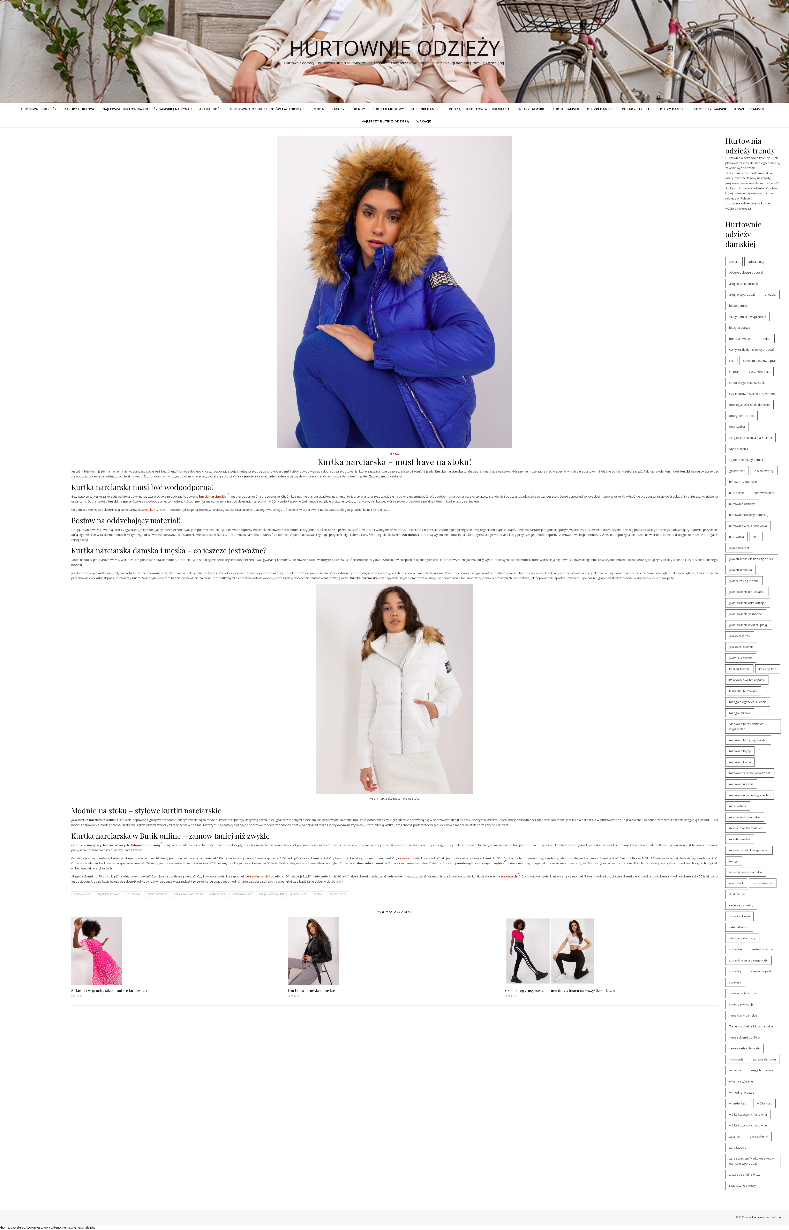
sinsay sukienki (739, 916)
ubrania (163, 876)
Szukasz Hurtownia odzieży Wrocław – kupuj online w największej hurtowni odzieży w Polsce (752, 193)
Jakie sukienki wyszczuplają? (748, 625)
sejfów (498, 863)
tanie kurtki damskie (743, 1015)
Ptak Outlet (737, 894)
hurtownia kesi (764, 493)
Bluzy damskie (673, 109)
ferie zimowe (133, 894)
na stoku (318, 894)
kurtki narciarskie (242, 894)
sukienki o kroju (762, 949)
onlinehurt (736, 883)
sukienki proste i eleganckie (748, 960)
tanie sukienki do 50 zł (744, 1037)
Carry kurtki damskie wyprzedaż (751, 349)
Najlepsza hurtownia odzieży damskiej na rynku (147, 109)
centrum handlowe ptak (759, 361)
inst (756, 537)
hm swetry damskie (743, 482)
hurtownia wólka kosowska (748, 526)
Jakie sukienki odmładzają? (747, 603)
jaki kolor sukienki (741, 647)
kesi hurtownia (739, 669)
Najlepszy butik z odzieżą (385, 121)
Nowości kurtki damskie (745, 872)
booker (766, 339)
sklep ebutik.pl (739, 927)
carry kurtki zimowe (108, 894)
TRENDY (358, 109)
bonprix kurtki (82, 894)
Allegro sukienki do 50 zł (746, 272)
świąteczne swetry (742, 1185)
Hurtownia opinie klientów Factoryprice (268, 109)
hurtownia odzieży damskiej (748, 515)
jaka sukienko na (740, 570)
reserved (404, 858)
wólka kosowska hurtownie (748, 1125)
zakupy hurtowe (79, 109)
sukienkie (735, 949)
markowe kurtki (740, 762)
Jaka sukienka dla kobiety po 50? (751, 559)
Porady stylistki (637, 109)
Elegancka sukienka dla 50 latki (750, 438)
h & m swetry (764, 471)
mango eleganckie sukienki (747, 702)
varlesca (735, 1070)
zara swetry (737, 1147)
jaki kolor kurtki (739, 636)
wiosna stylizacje (741, 1081)
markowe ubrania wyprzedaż (749, 795)
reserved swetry (741, 905)
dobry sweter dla (741, 416)
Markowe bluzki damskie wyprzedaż (746, 726)
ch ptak (734, 371)
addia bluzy (756, 261)
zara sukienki (759, 1136)
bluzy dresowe (739, 327)
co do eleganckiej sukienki (747, 382)
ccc (731, 361)
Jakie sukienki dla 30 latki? (747, 592)
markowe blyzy (740, 751)
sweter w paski (761, 971)
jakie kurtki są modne (744, 581)
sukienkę (735, 971)
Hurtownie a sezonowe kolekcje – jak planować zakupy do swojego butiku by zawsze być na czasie (752, 163)
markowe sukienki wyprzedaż (750, 773)
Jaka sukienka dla (257, 876)
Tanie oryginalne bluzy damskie (751, 1026)
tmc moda (736, 1059)
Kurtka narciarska (157, 894)
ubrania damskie (764, 1059)
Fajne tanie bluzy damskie (747, 460)
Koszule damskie (749, 109)
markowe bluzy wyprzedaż (748, 740)
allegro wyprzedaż (742, 294)
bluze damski (738, 305)
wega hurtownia (762, 1070)
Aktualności (211, 109)
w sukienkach (738, 1103)
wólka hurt (764, 1103)
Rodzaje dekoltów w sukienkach (479, 109)
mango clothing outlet (271, 894)
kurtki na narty (218, 894)
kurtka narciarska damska (188, 894)
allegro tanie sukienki (743, 283)
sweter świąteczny (742, 993)
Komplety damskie (710, 109)
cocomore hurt (759, 371)
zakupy (338, 109)
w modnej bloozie (741, 1092)
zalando (734, 1136)
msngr (733, 861)
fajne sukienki (738, 449)
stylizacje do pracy (742, 938)
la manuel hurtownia (743, 691)
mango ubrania (739, 713)
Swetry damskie (531, 109)
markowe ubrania (741, 784)
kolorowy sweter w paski (747, 680)
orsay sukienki (763, 883)
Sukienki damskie (426, 109)
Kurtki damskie (566, 109)
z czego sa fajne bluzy (744, 1174)
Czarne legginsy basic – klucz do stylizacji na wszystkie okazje (560, 990)
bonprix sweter (740, 339)
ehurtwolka (737, 426)
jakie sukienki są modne (745, 614)
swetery (735, 982)
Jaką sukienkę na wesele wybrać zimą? (752, 183)
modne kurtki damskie (744, 817)
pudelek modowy (388, 109)
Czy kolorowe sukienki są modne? (752, 394)
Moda (319, 109)
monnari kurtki (298, 894)
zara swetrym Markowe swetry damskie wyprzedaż (751, 1160)
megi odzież (737, 806)
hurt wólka (736, 537)
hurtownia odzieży (742, 504)
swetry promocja (741, 1004)
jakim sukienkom (740, 658)
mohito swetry (739, 839)
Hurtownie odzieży (394, 47)
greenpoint (737, 471)
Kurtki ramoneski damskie (311, 990)
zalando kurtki (338, 894)
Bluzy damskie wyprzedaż (747, 317)
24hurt (734, 261)
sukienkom (148, 509)
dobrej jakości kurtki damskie (749, 404)
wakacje (423, 121)
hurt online (736, 493)
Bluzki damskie (601, 109)
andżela (770, 294)
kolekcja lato (767, 669)
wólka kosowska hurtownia (748, 1114)
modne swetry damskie (745, 828)
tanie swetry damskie (744, 1048)
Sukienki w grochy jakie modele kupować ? (109, 990)
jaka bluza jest (739, 548)
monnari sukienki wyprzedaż (749, 850)
